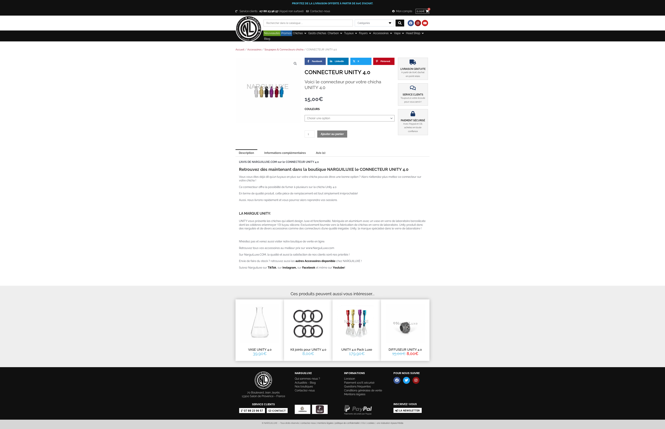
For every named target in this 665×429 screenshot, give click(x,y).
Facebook (308, 267)
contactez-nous (308, 423)
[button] (300, 33)
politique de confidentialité (347, 423)
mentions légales (325, 423)
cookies (370, 423)
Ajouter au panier (332, 134)
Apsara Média (397, 423)
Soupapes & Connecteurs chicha (283, 49)
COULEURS (312, 109)
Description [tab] (246, 153)
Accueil (240, 49)
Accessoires (254, 49)
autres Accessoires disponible (315, 261)
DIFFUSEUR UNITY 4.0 (405, 349)
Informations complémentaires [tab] (285, 153)
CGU (363, 423)
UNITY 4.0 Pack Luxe (356, 349)
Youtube (338, 267)
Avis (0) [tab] (320, 153)
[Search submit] (400, 23)
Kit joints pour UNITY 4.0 (308, 349)
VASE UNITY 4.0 (260, 349)
